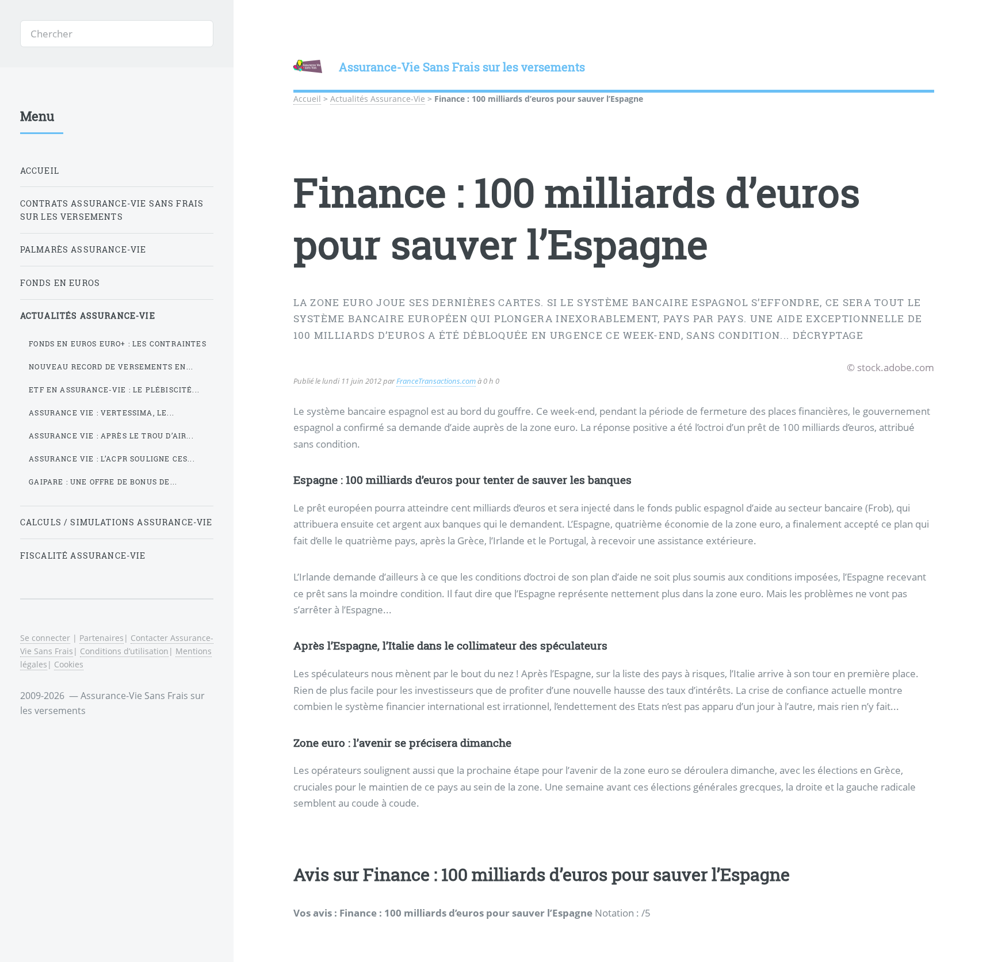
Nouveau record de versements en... (111, 366)
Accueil (307, 98)
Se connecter (45, 637)
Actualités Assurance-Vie (377, 98)
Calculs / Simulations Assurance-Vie (116, 522)
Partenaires (101, 637)
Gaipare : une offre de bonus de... (103, 481)
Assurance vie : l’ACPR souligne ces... (111, 458)
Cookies (68, 664)
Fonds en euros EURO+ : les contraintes (117, 343)
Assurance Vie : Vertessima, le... (101, 412)
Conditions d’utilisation (124, 651)
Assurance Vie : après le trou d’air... (111, 435)
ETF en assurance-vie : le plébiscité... (114, 389)
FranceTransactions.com (436, 381)
